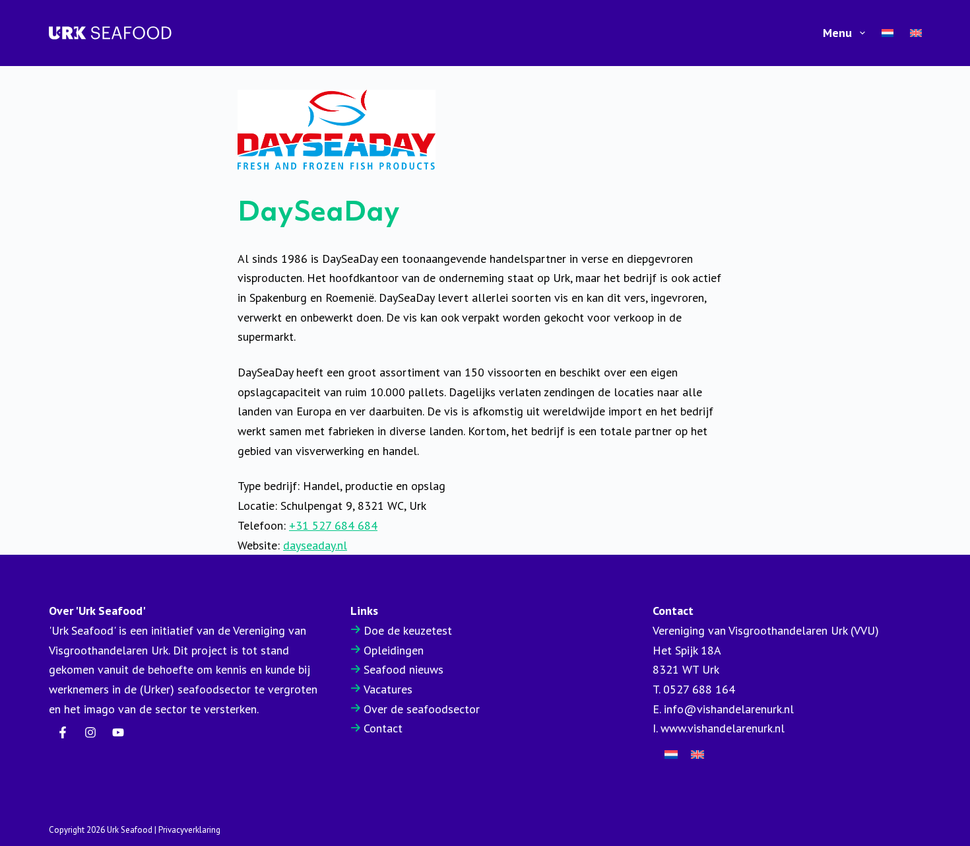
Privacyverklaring (189, 829)
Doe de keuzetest (408, 630)
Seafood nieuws (403, 669)
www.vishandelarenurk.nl (723, 728)
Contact (383, 728)
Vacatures (388, 689)
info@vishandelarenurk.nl (729, 709)
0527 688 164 (699, 689)
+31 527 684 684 (333, 525)
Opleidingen (394, 650)
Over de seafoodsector (422, 709)
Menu (837, 32)
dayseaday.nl (315, 545)
